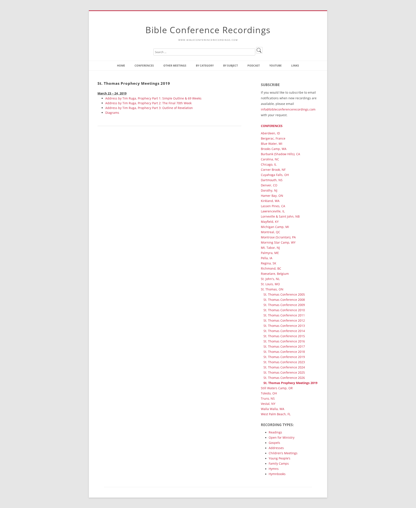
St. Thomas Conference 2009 (284, 305)
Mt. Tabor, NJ (270, 248)
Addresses (276, 448)
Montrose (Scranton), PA (278, 237)
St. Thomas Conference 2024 (284, 367)
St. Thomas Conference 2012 (284, 320)
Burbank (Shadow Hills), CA (280, 154)
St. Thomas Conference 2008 (284, 300)
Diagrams (112, 113)
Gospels (274, 443)
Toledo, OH (269, 393)
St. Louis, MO (270, 284)
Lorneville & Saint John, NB (280, 216)
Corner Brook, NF (273, 170)
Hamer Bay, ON (272, 196)
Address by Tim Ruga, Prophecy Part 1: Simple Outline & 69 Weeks (153, 98)
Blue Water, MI (271, 144)
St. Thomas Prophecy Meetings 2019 (290, 383)
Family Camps (279, 463)
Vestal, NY (268, 404)
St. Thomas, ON (272, 289)
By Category (205, 65)
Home (121, 65)
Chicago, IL (268, 164)
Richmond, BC (271, 268)
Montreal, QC (270, 232)
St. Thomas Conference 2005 (284, 294)
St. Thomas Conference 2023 (284, 362)
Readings (275, 432)
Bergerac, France (273, 138)
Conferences (144, 65)
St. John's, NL (270, 279)
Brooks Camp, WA (273, 149)
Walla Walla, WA (272, 409)
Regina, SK (268, 263)
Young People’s (279, 458)
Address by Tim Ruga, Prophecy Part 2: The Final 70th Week (148, 103)
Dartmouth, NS (272, 180)
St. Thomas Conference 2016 (284, 341)
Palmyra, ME (270, 253)
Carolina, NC (270, 159)
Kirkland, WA (270, 201)
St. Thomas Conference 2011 (284, 315)
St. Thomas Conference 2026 (284, 378)
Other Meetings (174, 65)
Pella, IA (266, 258)
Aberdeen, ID (270, 133)
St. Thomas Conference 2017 (284, 346)
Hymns (274, 469)
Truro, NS (268, 398)
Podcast (253, 65)
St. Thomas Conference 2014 (284, 331)
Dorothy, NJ (269, 190)
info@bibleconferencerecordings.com (288, 109)
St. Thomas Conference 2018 (284, 352)
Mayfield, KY (270, 222)
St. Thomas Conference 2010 (284, 310)
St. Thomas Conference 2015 (284, 336)
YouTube (275, 65)
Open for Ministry (281, 437)
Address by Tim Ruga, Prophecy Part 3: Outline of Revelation (149, 108)
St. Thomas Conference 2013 (284, 326)
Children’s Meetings (283, 453)
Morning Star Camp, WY (278, 242)
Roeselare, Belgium (275, 274)
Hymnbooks (277, 474)
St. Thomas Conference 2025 (284, 372)
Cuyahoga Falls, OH (275, 175)
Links (295, 65)
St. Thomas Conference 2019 (284, 357)
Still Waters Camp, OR (277, 388)
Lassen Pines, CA (273, 206)
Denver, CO (269, 185)
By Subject (230, 65)
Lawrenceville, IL (273, 211)
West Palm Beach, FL (276, 414)
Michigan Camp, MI (275, 227)
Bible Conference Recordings (208, 30)
